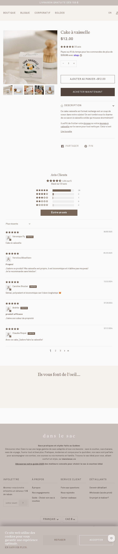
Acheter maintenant (88, 92)
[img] (12, 232)
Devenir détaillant (98, 488)
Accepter (96, 540)
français (49, 519)
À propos (36, 488)
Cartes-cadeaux (68, 498)
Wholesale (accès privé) (100, 493)
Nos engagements (40, 493)
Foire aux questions (70, 488)
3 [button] (60, 351)
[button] (67, 47)
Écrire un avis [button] (59, 212)
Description (73, 105)
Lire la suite (66, 131)
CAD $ (69, 519)
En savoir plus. (16, 547)
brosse (87, 123)
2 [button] (55, 351)
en (109, 13)
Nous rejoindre (68, 493)
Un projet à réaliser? (99, 498)
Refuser (60, 540)
